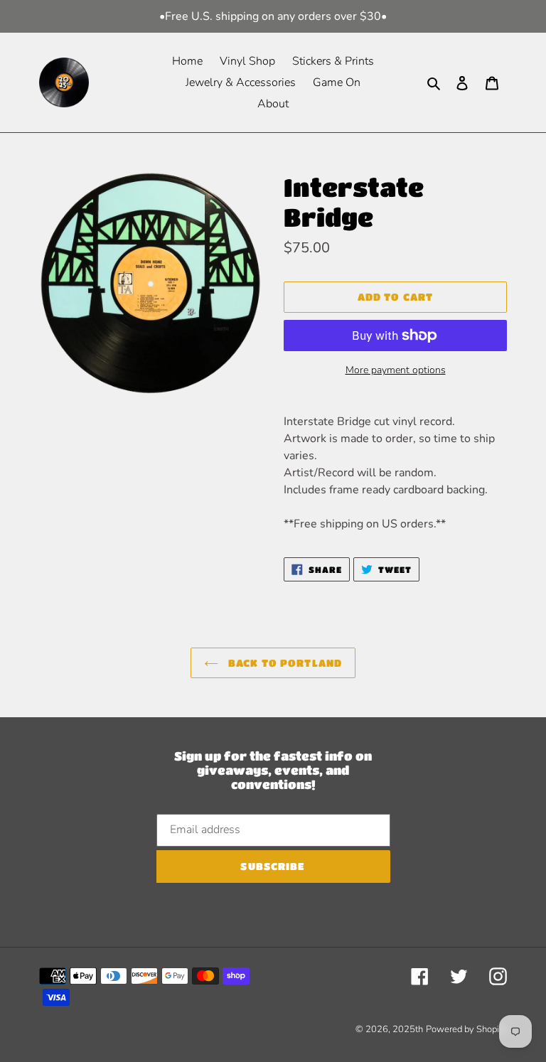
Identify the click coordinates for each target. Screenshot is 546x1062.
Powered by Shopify (466, 1029)
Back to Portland (283, 662)
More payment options (396, 370)
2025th (407, 1029)
